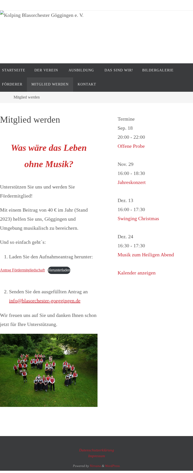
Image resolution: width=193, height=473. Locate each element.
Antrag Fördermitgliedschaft (22, 270)
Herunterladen (59, 270)
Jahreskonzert (132, 182)
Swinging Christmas (138, 218)
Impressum (96, 456)
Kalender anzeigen (137, 272)
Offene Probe (131, 146)
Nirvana (95, 466)
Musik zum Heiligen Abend (146, 254)
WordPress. (112, 466)
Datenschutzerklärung (96, 450)
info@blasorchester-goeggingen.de (44, 300)
